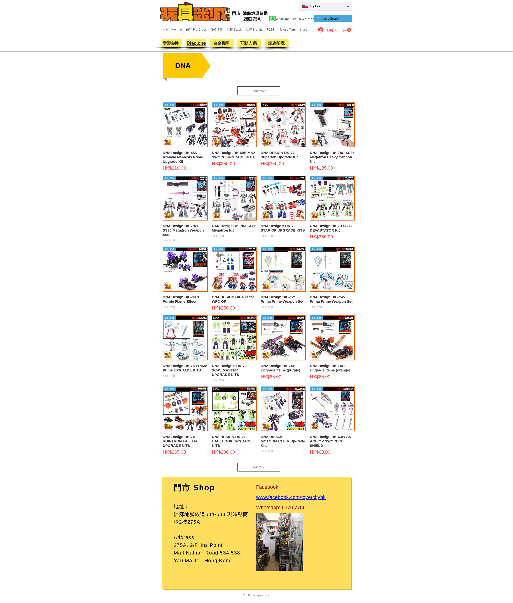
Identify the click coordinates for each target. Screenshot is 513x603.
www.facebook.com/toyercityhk (291, 497)
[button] (347, 30)
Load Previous (258, 91)
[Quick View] (283, 125)
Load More (259, 467)
